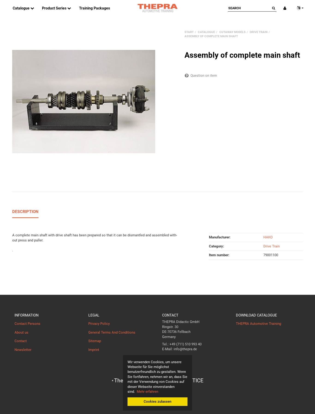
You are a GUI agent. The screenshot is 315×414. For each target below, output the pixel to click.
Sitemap (94, 341)
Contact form (172, 358)
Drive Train (271, 246)
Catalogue (21, 8)
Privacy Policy (99, 324)
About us (21, 332)
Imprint (93, 350)
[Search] (273, 8)
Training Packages (94, 8)
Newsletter (23, 350)
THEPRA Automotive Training (258, 324)
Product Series (54, 8)
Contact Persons (27, 324)
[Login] (285, 8)
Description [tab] (25, 211)
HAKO (268, 237)
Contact (21, 341)
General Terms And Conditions (111, 332)
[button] (298, 8)
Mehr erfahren (147, 392)
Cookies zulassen (157, 401)
